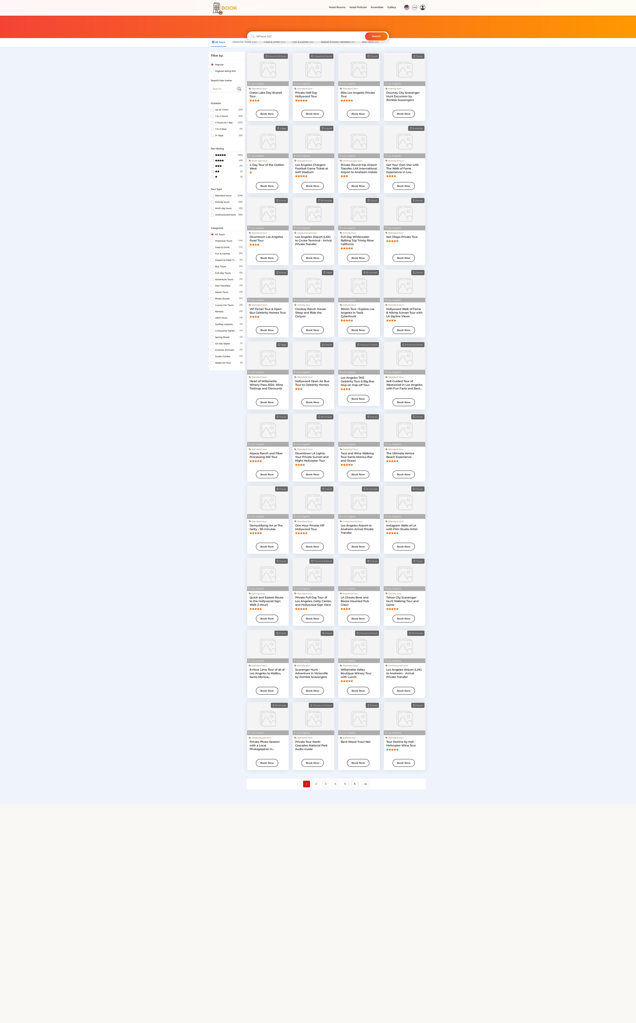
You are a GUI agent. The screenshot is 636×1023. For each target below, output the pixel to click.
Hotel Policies (361, 7)
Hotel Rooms (341, 7)
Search (376, 36)
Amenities (378, 7)
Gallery (392, 7)
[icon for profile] (422, 7)
